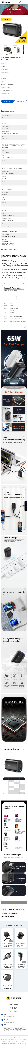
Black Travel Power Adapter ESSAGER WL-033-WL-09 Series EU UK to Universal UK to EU (20, 944)
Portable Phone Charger (16, 909)
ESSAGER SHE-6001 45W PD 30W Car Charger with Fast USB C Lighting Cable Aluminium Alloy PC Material (7, 965)
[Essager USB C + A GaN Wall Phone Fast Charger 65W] (14, 30)
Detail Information (7, 107)
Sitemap (18, 1037)
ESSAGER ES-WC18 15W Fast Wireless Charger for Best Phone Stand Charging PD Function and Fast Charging (7, 986)
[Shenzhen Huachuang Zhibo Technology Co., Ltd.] (6, 2)
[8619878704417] (11, 1008)
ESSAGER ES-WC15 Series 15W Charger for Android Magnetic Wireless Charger (7, 944)
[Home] (14, 1000)
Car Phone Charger (8, 916)
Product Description (20, 107)
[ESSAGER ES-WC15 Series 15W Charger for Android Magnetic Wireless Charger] (7, 935)
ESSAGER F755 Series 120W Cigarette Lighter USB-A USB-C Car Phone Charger (20, 965)
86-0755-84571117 (9, 1017)
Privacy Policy (11, 1037)
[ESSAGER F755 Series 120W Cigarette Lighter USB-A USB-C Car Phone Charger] (20, 956)
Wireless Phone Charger (9, 913)
